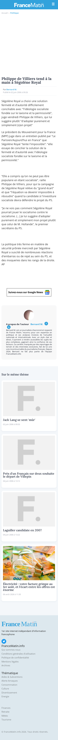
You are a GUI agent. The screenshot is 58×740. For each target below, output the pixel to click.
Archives (5, 665)
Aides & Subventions (11, 676)
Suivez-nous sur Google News (25, 292)
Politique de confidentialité (15, 657)
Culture (5, 688)
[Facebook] (46, 323)
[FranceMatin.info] (29, 5)
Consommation (9, 684)
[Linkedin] (9, 327)
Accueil (4, 13)
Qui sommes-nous (10, 649)
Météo (4, 715)
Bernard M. (11, 89)
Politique (14, 13)
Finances (5, 707)
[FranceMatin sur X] (3, 641)
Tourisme (6, 719)
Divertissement (9, 692)
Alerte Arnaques (9, 680)
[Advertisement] (29, 45)
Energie (5, 696)
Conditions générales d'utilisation (18, 653)
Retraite (5, 711)
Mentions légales (10, 661)
